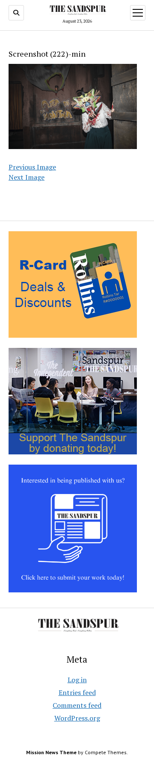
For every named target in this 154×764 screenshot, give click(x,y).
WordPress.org (77, 718)
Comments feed (77, 705)
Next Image (26, 177)
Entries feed (77, 692)
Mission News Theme (51, 752)
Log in (77, 679)
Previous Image (32, 167)
